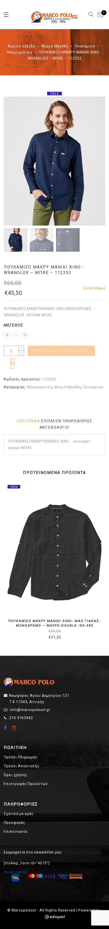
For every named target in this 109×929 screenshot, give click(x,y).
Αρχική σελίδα (21, 46)
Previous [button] (16, 162)
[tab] (28, 421)
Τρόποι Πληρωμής (21, 757)
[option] (54, 161)
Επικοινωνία (15, 831)
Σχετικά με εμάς (19, 814)
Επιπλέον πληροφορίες (67, 421)
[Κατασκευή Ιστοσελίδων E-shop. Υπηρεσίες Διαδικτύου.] (55, 917)
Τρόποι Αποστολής (21, 766)
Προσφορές (14, 823)
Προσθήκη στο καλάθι (61, 351)
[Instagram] (14, 728)
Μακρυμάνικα (19, 52)
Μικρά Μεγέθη (55, 46)
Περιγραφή (28, 421)
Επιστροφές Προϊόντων (26, 784)
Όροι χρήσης (16, 775)
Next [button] (90, 162)
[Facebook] (6, 728)
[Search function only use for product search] (91, 14)
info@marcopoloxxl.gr (30, 710)
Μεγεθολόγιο (54, 427)
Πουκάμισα (85, 46)
